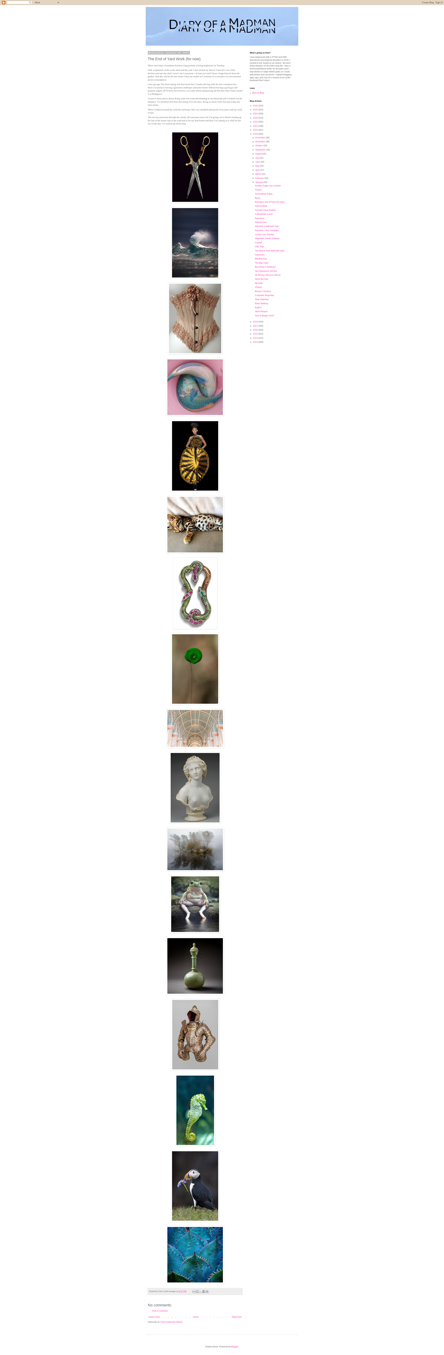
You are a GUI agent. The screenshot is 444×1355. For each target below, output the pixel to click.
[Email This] (194, 1291)
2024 (255, 113)
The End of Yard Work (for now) (269, 251)
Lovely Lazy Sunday (264, 234)
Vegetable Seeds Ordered (267, 238)
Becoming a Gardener (265, 267)
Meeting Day (261, 259)
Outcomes (259, 255)
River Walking (261, 303)
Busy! (257, 198)
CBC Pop (259, 246)
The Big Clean (261, 263)
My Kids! (259, 283)
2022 (255, 122)
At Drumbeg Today (263, 194)
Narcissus (259, 218)
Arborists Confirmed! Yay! (267, 226)
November (260, 141)
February (259, 178)
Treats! (258, 190)
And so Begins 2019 (264, 315)
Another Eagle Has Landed (268, 185)
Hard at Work (261, 206)
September (260, 150)
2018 (255, 322)
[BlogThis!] (197, 1291)
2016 (255, 330)
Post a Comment (160, 1311)
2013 (255, 342)
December (260, 137)
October (259, 145)
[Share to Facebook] (204, 1291)
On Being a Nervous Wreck (267, 275)
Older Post (237, 1317)
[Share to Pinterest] (207, 1291)
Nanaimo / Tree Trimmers (267, 230)
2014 (255, 338)
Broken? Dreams (263, 291)
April (257, 170)
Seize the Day (261, 279)
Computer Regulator (264, 295)
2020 (255, 130)
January (259, 182)
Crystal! (258, 242)
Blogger (234, 1346)
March (258, 174)
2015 (255, 334)
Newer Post (154, 1317)
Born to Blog (258, 93)
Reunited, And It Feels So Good (269, 202)
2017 (255, 326)
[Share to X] (200, 1291)
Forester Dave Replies (265, 210)
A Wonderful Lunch (264, 214)
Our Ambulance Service (266, 271)
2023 (255, 118)
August (258, 154)
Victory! (258, 287)
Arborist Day (261, 222)
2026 (255, 105)
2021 (255, 126)
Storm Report (261, 311)
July (257, 158)
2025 (255, 109)
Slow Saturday (262, 299)
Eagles (258, 307)
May (257, 166)
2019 (255, 134)
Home (196, 1317)
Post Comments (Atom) (171, 1322)
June (258, 162)
